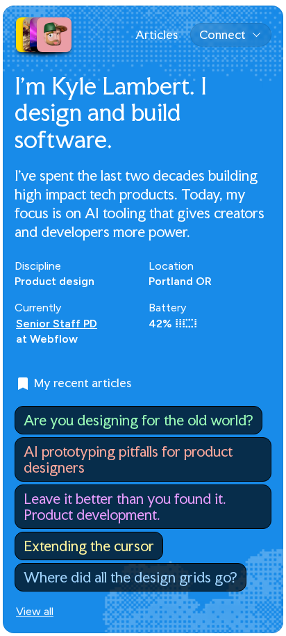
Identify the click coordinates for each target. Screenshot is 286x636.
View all (34, 611)
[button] (230, 35)
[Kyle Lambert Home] (44, 34)
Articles (156, 34)
